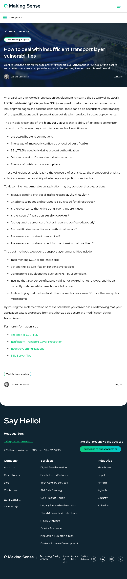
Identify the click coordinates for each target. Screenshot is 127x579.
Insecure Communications (27, 348)
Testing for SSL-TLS (24, 335)
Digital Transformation (54, 467)
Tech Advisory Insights (17, 39)
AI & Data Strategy (51, 490)
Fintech (102, 482)
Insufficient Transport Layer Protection (36, 342)
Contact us (10, 490)
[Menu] (5, 17)
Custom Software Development (59, 543)
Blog (6, 482)
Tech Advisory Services (54, 482)
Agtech (102, 490)
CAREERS (8, 506)
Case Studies (12, 475)
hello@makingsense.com (18, 441)
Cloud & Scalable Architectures (59, 513)
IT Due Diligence (50, 520)
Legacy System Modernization (59, 505)
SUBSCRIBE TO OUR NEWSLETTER (100, 449)
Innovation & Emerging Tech (57, 536)
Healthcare (104, 467)
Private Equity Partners (54, 475)
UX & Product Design (53, 498)
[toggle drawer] (119, 6)
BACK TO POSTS (19, 31)
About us (9, 467)
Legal (101, 475)
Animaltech (104, 505)
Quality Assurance (51, 528)
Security (102, 498)
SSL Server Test (22, 355)
